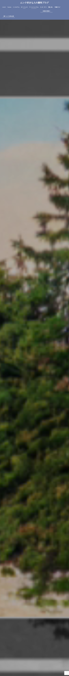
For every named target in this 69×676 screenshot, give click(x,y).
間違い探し (50, 7)
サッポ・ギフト (43, 7)
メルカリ (4, 7)
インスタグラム (16, 7)
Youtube (9, 7)
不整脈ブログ (57, 7)
